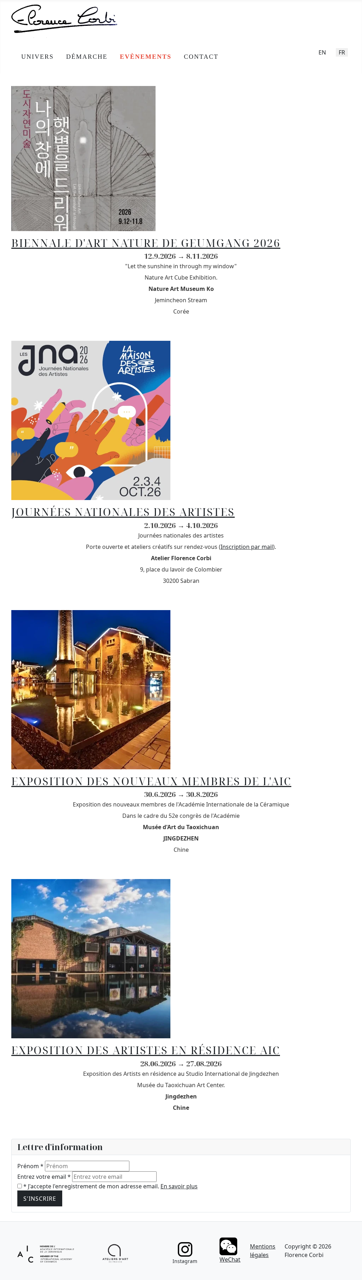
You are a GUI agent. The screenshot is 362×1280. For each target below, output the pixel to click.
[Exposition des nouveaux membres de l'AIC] (90, 689)
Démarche (86, 56)
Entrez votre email (44, 1177)
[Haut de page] (349, 1266)
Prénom (30, 1166)
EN (322, 52)
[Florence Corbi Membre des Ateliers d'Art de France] (115, 1253)
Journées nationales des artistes (123, 511)
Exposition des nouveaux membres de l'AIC (151, 781)
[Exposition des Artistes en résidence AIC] (90, 958)
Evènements (145, 56)
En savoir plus (179, 1186)
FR (342, 52)
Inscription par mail (247, 547)
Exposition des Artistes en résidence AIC (145, 1050)
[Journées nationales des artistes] (90, 420)
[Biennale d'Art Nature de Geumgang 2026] (83, 158)
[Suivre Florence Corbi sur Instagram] (185, 1249)
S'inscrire (39, 1198)
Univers (37, 56)
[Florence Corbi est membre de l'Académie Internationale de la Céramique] (46, 1253)
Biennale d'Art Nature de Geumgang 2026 (145, 242)
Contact (201, 56)
